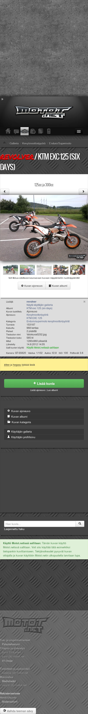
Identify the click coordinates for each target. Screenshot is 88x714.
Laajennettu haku (14, 529)
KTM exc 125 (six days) (39, 308)
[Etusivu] (8, 131)
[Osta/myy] (33, 131)
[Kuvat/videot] (24, 131)
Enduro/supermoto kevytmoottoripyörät (48, 321)
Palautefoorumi (11, 644)
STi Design (7, 660)
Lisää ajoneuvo (37, 390)
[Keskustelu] (16, 131)
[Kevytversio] (49, 131)
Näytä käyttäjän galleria (40, 304)
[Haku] (79, 524)
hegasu (17, 364)
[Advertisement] (44, 48)
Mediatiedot (9, 681)
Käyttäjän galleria (21, 431)
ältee (7, 364)
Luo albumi (52, 390)
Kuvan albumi (59, 285)
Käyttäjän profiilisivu (22, 437)
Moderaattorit (10, 702)
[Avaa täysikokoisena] (44, 227)
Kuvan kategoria (21, 422)
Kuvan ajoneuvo (33, 285)
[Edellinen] (4, 192)
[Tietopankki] (41, 131)
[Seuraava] (83, 192)
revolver (17, 157)
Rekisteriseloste (10, 693)
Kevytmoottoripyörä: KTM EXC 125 (38, 316)
